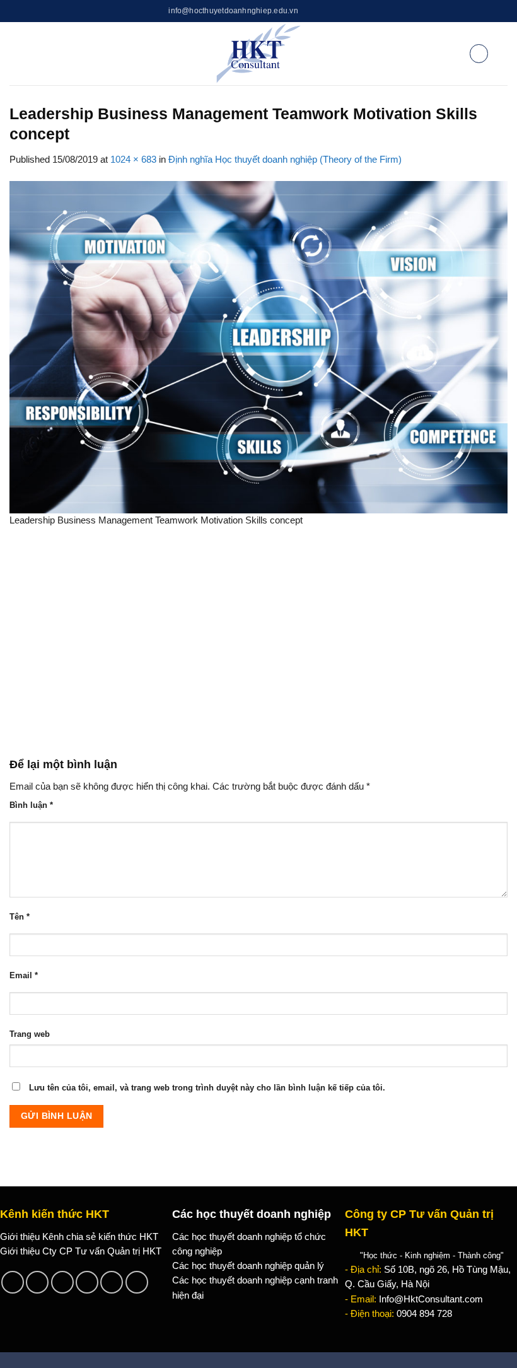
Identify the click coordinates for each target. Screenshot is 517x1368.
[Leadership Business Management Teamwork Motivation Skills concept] (258, 346)
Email (23, 975)
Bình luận (31, 805)
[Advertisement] (258, 648)
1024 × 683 (133, 160)
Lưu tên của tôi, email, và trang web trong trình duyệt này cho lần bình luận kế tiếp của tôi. (207, 1087)
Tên (19, 916)
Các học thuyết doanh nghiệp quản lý (248, 1266)
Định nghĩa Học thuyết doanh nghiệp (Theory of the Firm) (285, 160)
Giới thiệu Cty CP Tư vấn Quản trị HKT (80, 1251)
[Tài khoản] (453, 53)
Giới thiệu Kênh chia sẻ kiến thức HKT (79, 1237)
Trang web (29, 1034)
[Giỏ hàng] (479, 53)
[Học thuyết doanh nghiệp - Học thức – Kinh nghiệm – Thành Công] (259, 53)
